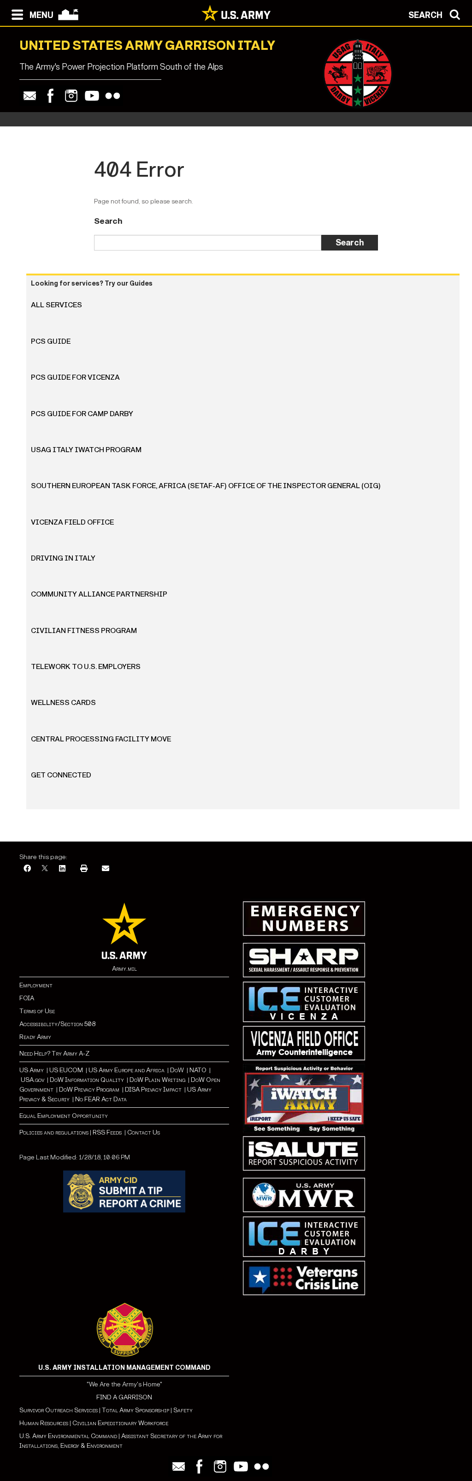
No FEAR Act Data (101, 1099)
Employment (36, 985)
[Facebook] (50, 95)
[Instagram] (71, 95)
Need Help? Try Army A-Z (54, 1053)
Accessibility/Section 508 (57, 1024)
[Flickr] (112, 95)
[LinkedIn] (62, 869)
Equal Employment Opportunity (63, 1116)
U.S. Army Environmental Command (68, 1436)
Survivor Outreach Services (58, 1410)
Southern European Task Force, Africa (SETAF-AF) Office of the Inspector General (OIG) (206, 485)
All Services (56, 304)
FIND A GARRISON (124, 1397)
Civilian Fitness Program (84, 630)
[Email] (29, 95)
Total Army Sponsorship (135, 1410)
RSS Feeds (108, 1132)
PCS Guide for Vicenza (75, 377)
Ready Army (35, 1037)
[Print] (84, 869)
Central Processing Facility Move (101, 739)
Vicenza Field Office (72, 522)
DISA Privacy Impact (153, 1089)
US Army (31, 1070)
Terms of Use (37, 1011)
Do (174, 1070)
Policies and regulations (53, 1132)
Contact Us (143, 1132)
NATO (197, 1070)
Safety (183, 1410)
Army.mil (124, 969)
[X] (44, 869)
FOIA (26, 998)
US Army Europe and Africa (126, 1070)
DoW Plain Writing (157, 1080)
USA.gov (32, 1080)
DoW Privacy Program (89, 1089)
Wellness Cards (63, 702)
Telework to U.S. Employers (86, 666)
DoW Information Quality (87, 1080)
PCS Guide (51, 341)
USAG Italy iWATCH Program (86, 449)
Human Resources (43, 1423)
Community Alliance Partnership (99, 594)
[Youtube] (92, 95)
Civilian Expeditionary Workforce (120, 1423)
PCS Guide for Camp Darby (82, 413)
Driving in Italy (63, 558)
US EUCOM (66, 1070)
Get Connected (61, 774)
